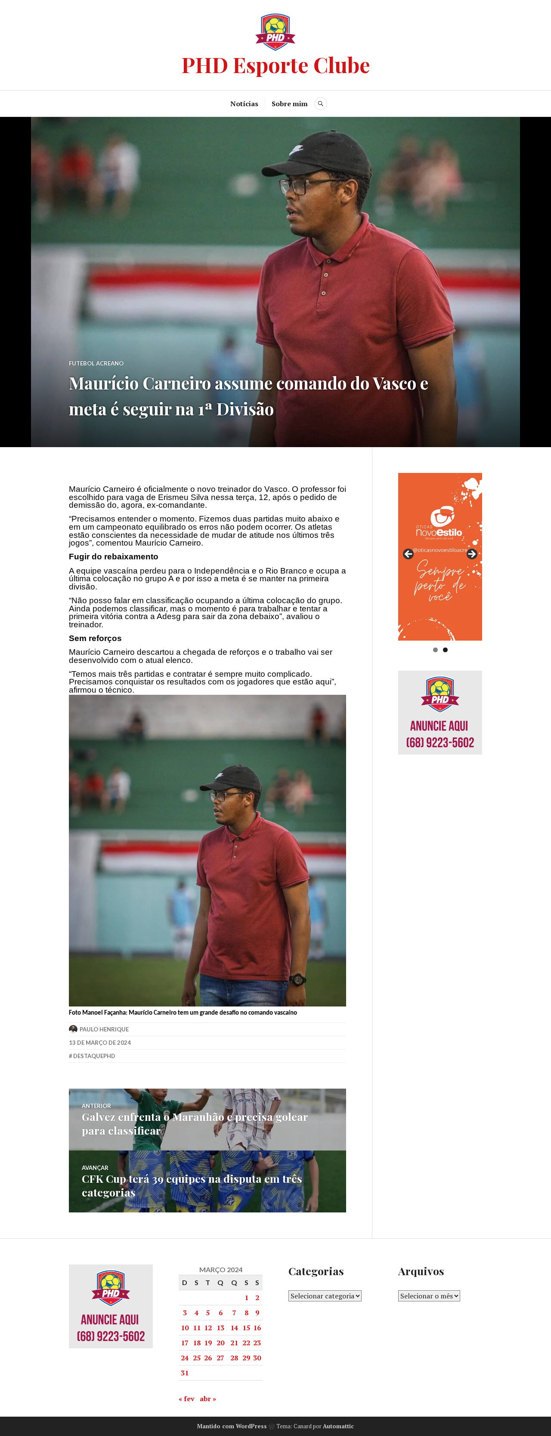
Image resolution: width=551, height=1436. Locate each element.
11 (197, 1327)
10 (185, 1327)
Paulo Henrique (104, 1029)
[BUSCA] (320, 103)
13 (220, 1327)
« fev (187, 1398)
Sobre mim (290, 103)
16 (257, 1327)
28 (234, 1357)
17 (185, 1342)
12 (208, 1327)
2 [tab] (445, 649)
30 (257, 1357)
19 (208, 1342)
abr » (208, 1398)
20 (220, 1342)
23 (257, 1342)
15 (246, 1327)
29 (246, 1357)
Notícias (244, 103)
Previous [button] (408, 554)
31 (185, 1373)
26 (208, 1357)
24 (185, 1357)
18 (197, 1342)
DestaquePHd (94, 1055)
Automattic (338, 1426)
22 (246, 1342)
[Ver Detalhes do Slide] (440, 557)
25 (197, 1357)
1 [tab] (435, 649)
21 (234, 1342)
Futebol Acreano (96, 363)
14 (234, 1327)
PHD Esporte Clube (275, 64)
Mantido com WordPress (232, 1426)
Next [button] (471, 554)
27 (220, 1357)
